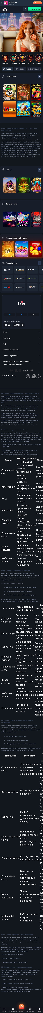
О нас (5, 332)
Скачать (37, 3)
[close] (2, 3)
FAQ (4, 344)
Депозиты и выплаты (11, 350)
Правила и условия (10, 356)
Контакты (6, 338)
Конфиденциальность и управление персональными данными (16, 363)
